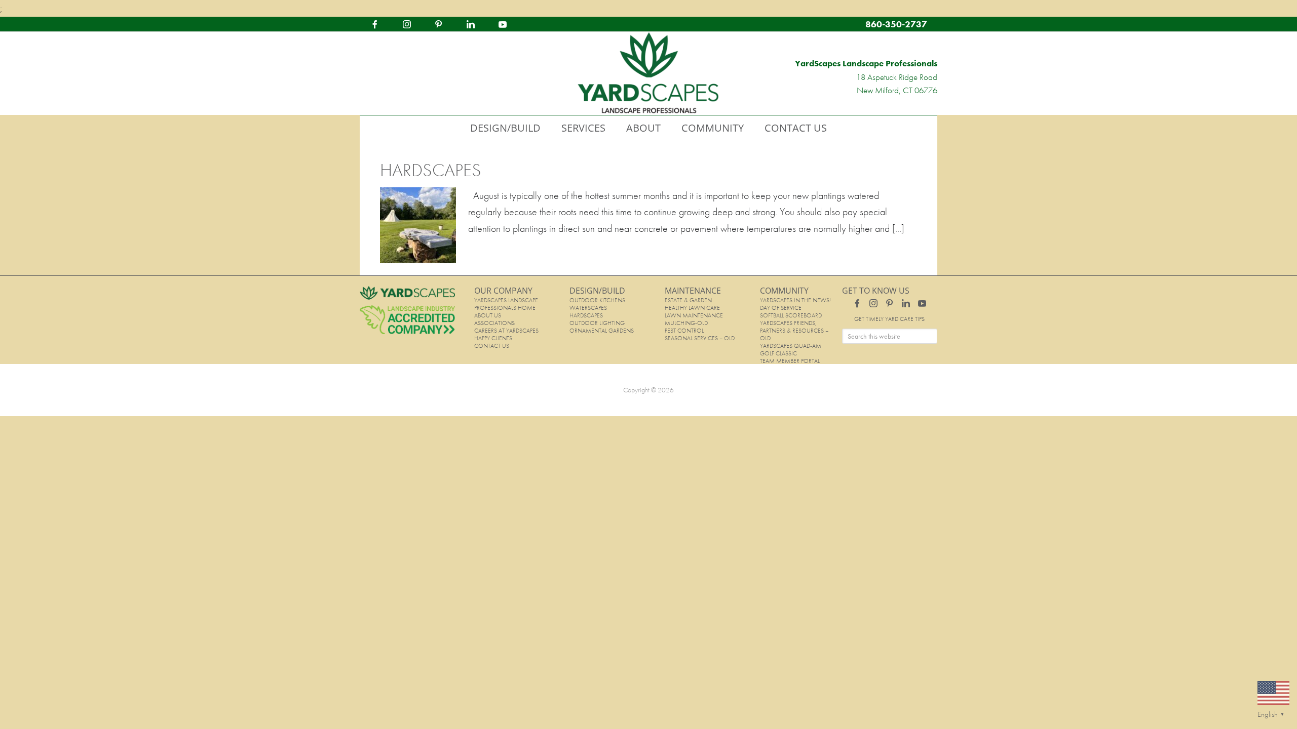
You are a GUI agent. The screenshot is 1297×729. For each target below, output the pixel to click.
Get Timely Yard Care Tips (889, 319)
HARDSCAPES (430, 170)
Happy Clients (493, 338)
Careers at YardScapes (506, 331)
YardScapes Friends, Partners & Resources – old (794, 330)
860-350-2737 (896, 24)
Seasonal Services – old (700, 338)
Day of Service (781, 308)
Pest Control (684, 331)
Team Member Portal (790, 361)
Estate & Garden (688, 300)
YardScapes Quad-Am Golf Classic (790, 349)
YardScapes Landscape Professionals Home (506, 304)
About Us (487, 315)
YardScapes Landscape (648, 73)
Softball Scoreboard (791, 315)
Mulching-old (686, 323)
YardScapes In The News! (795, 300)
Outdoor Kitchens (597, 300)
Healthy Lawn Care (692, 308)
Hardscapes (586, 315)
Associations (494, 323)
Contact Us (491, 346)
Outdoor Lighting (597, 323)
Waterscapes (588, 308)
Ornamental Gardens (601, 331)
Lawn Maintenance (694, 315)
